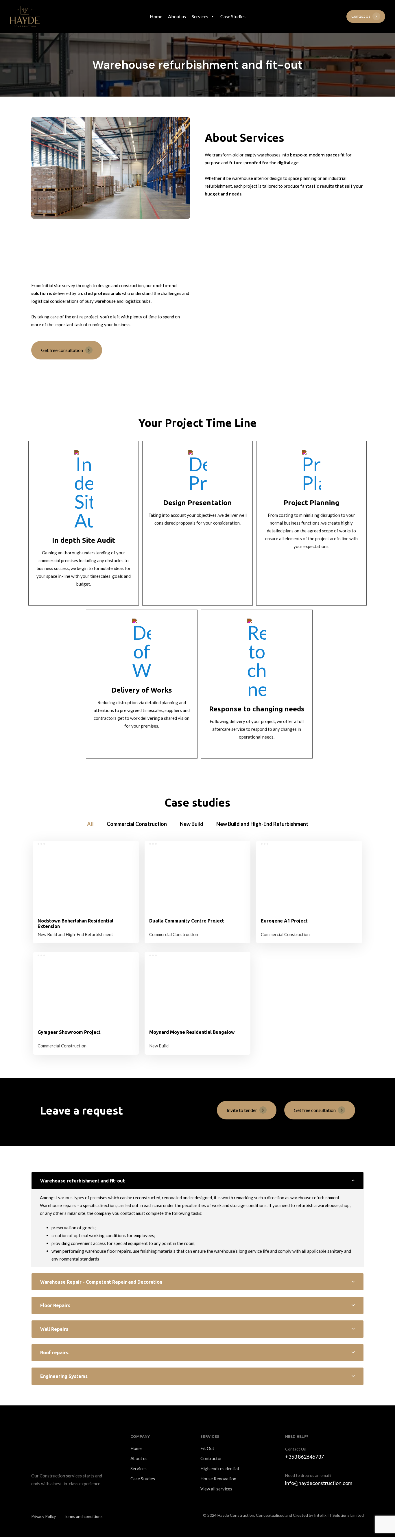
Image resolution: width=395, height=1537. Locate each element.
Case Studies (233, 16)
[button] (197, 1181)
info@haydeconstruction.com (318, 1483)
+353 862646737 (304, 1456)
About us (177, 16)
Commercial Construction (173, 934)
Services (200, 16)
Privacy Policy (43, 1516)
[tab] (197, 1181)
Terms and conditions (83, 1516)
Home (156, 16)
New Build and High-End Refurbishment (75, 934)
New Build (159, 1045)
